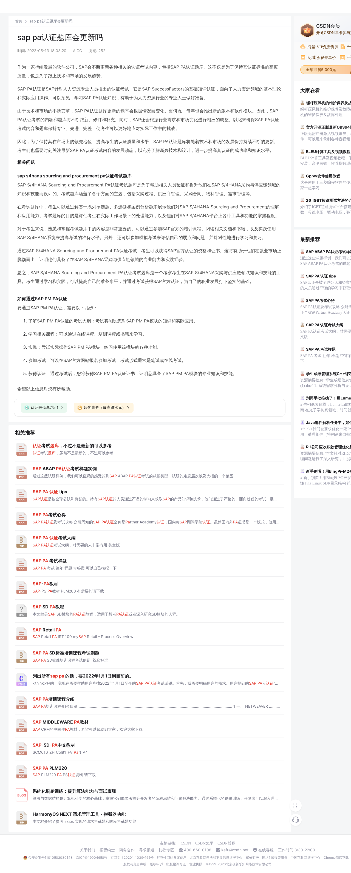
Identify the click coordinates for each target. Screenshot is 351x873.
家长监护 (252, 857)
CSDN (186, 843)
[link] (18, 21)
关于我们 (87, 850)
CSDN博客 (226, 843)
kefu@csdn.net (234, 850)
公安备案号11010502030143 (50, 857)
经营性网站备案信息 (171, 857)
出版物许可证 (176, 864)
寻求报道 (146, 850)
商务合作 (127, 850)
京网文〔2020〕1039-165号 (132, 857)
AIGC (77, 50)
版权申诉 (156, 864)
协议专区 (166, 850)
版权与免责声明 (134, 864)
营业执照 (195, 864)
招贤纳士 (107, 850)
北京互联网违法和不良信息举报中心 (216, 857)
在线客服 (266, 850)
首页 (18, 21)
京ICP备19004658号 (91, 857)
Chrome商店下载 (336, 857)
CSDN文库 (204, 843)
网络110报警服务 (274, 857)
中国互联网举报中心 (305, 857)
